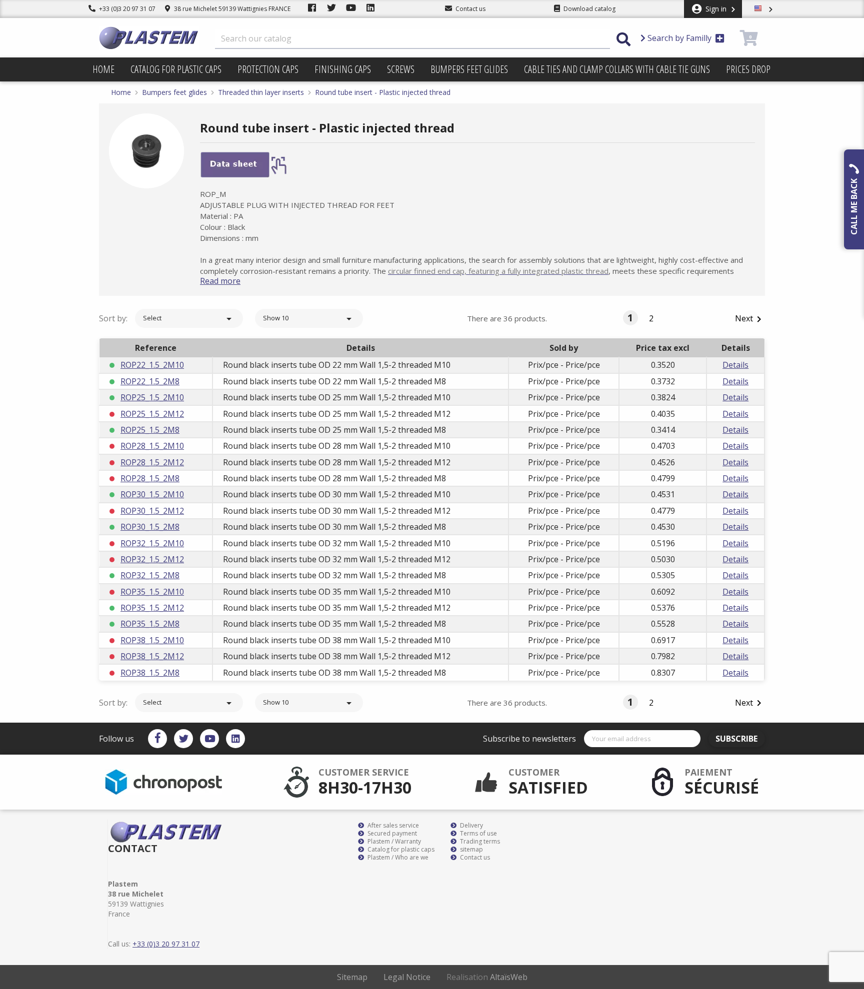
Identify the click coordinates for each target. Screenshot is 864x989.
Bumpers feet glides (469, 69)
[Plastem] (149, 38)
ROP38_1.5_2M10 (152, 640)
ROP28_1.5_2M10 (152, 445)
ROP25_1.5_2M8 (150, 429)
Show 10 (309, 319)
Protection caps (268, 69)
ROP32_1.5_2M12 (152, 559)
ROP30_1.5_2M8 (150, 526)
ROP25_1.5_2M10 (152, 397)
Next (750, 319)
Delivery (470, 826)
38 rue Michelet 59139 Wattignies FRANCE (231, 8)
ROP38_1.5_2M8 (150, 672)
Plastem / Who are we (397, 858)
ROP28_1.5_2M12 (152, 462)
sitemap (470, 850)
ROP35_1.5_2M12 (152, 607)
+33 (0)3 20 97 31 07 (127, 8)
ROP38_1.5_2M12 (152, 656)
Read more (220, 281)
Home (103, 69)
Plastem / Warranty (393, 842)
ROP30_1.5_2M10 (152, 494)
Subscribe (737, 738)
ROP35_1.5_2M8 (150, 623)
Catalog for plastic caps (176, 69)
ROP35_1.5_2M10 (152, 591)
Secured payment (391, 834)
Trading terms (479, 842)
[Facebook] (157, 738)
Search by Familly (680, 37)
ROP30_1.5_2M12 (152, 510)
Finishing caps (342, 69)
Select (189, 319)
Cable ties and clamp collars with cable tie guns (617, 69)
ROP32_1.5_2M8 (150, 575)
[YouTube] (209, 738)
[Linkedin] (235, 738)
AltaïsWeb (509, 977)
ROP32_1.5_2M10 (152, 543)
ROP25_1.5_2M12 (152, 413)
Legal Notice (407, 977)
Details (735, 364)
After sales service (392, 826)
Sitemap (352, 977)
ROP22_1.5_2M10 (152, 364)
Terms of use (477, 834)
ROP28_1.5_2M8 (150, 478)
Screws (400, 69)
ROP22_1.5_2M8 (150, 381)
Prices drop (748, 69)
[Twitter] (183, 738)
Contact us (474, 858)
